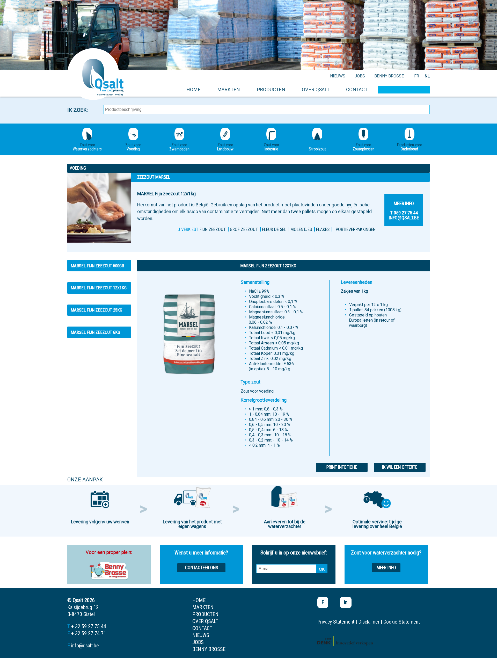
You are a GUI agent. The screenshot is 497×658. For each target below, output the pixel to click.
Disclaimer (368, 622)
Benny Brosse (389, 76)
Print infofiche (341, 467)
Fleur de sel (274, 229)
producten (271, 89)
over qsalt (316, 89)
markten (228, 89)
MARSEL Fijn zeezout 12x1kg (99, 287)
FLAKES (323, 229)
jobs (360, 76)
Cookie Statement (401, 622)
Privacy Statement (335, 622)
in (345, 602)
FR (416, 76)
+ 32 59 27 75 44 (88, 626)
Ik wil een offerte (399, 467)
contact (357, 89)
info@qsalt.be (85, 645)
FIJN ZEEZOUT (213, 229)
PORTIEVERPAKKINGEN (356, 229)
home (193, 89)
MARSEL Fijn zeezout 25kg (96, 310)
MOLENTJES (301, 229)
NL (427, 76)
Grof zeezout (244, 229)
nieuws (337, 76)
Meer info (386, 567)
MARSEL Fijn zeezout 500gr (97, 265)
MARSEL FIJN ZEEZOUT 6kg (95, 332)
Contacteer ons (201, 567)
